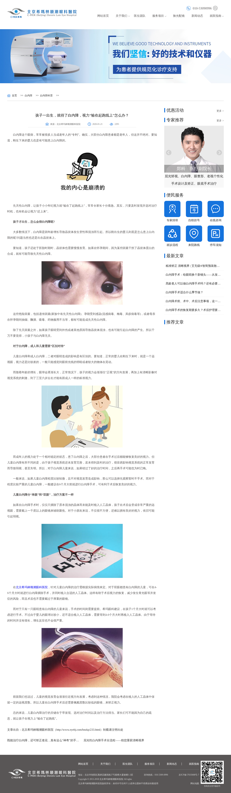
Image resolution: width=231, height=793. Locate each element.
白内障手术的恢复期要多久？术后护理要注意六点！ (194, 309)
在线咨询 (215, 220)
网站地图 (194, 783)
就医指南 (215, 15)
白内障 (28, 95)
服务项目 (150, 764)
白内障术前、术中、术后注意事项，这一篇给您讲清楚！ (194, 301)
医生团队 (139, 15)
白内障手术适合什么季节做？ (184, 292)
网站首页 (103, 15)
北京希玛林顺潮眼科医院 (68, 124)
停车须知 (215, 244)
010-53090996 (202, 8)
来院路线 (194, 244)
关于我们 (105, 764)
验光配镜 (179, 15)
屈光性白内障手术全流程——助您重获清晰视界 (114, 740)
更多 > (220, 111)
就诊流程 (172, 244)
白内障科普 (46, 95)
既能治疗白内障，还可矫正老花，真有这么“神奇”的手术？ (44, 740)
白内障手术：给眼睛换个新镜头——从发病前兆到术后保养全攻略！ (194, 274)
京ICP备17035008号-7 (189, 775)
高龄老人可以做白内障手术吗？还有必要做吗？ (194, 283)
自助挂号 (194, 220)
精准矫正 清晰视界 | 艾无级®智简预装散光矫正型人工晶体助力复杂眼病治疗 (194, 265)
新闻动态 (197, 15)
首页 (14, 95)
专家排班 (172, 220)
